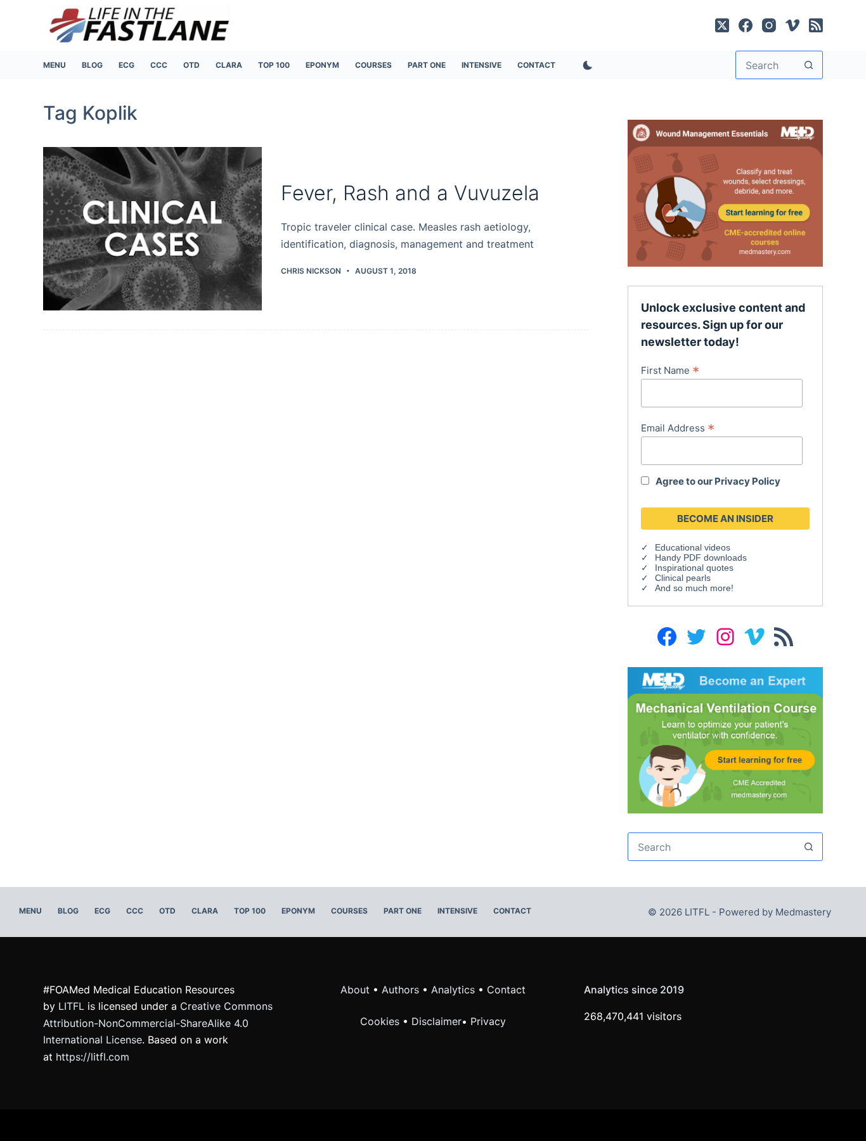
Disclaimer (436, 1021)
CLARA (229, 65)
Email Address (677, 428)
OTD (191, 65)
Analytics (453, 989)
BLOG (92, 65)
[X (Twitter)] (722, 25)
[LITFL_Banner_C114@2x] (725, 192)
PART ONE (427, 65)
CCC (158, 65)
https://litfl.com (92, 1056)
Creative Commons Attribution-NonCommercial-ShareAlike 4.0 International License (158, 1023)
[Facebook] (746, 25)
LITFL (71, 1006)
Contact (536, 65)
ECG (126, 65)
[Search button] (808, 65)
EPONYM (322, 65)
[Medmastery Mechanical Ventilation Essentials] (725, 739)
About (355, 989)
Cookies (381, 1021)
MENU (54, 65)
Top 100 (274, 65)
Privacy (488, 1021)
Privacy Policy (747, 481)
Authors (400, 989)
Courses (373, 65)
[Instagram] (769, 25)
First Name (670, 370)
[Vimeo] (792, 25)
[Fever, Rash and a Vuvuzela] (152, 228)
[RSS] (816, 25)
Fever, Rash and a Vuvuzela (410, 193)
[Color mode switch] (585, 65)
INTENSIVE (481, 65)
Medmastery (803, 912)
